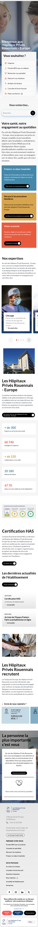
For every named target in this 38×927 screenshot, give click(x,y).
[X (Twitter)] (28, 892)
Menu (30, 922)
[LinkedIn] (22, 892)
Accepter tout (18, 913)
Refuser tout (6, 913)
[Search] (33, 113)
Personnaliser (30, 913)
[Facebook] (9, 892)
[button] (10, 340)
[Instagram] (15, 892)
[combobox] (19, 113)
